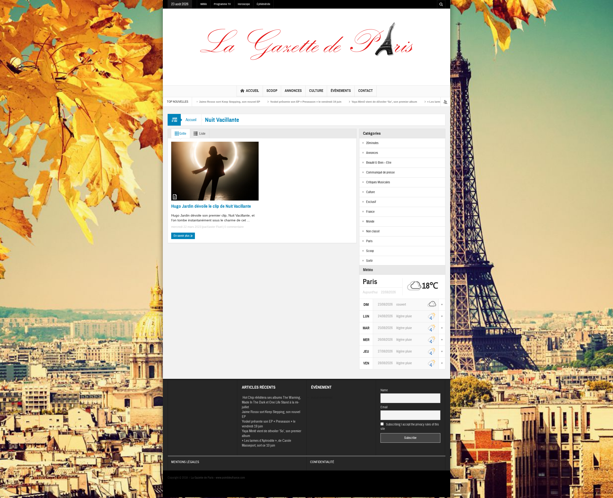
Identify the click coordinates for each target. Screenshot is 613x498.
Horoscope (244, 4)
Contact (365, 91)
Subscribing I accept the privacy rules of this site (409, 426)
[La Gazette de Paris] (306, 46)
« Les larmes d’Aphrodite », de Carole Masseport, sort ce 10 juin (419, 101)
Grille (182, 133)
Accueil (252, 91)
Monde (370, 221)
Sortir (369, 261)
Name (384, 390)
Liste (202, 133)
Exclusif (371, 202)
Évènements (341, 91)
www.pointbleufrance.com (230, 478)
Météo (203, 4)
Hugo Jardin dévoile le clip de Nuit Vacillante (211, 206)
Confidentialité (322, 462)
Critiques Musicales (378, 182)
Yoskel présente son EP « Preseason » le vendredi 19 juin (257, 101)
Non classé (373, 231)
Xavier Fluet (214, 227)
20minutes (372, 143)
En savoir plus (182, 236)
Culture (316, 91)
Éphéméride (263, 4)
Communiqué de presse (380, 172)
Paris (369, 241)
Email (384, 407)
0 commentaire (234, 227)
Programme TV (222, 4)
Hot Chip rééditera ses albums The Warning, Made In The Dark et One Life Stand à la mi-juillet (271, 402)
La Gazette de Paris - (202, 478)
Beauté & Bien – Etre (378, 163)
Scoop (272, 91)
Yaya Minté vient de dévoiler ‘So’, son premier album (336, 101)
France (370, 212)
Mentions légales (185, 462)
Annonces (293, 91)
